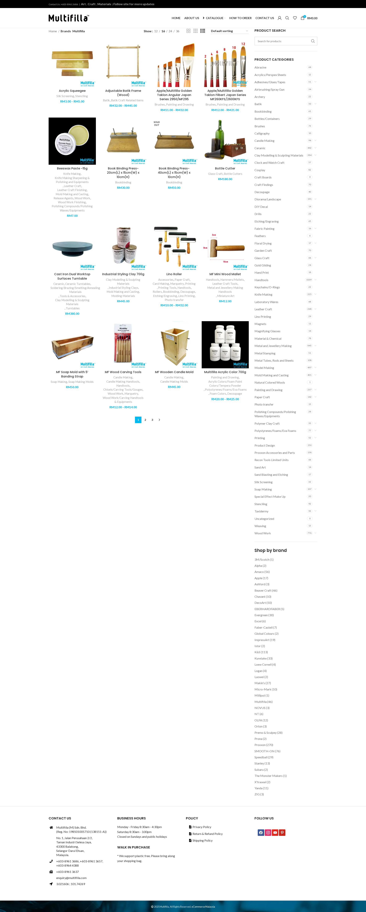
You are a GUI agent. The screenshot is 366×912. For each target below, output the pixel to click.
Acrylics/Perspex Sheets (270, 75)
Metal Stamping (264, 353)
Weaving (260, 526)
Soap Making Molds (81, 381)
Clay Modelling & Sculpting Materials (278, 155)
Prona (258, 738)
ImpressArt (261, 640)
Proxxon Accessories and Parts (274, 452)
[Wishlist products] (295, 18)
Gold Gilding (262, 265)
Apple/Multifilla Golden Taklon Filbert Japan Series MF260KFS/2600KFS (225, 95)
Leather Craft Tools (225, 283)
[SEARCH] (313, 41)
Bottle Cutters (233, 173)
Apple (258, 578)
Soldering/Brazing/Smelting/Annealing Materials (75, 290)
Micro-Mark (262, 689)
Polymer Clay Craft (267, 423)
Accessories (165, 279)
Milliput (259, 695)
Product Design (264, 445)
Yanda (258, 788)
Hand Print (261, 272)
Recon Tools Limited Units (271, 460)
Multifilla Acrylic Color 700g (225, 372)
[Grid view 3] (195, 31)
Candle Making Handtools (122, 381)
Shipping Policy (203, 840)
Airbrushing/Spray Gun (269, 89)
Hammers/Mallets (232, 279)
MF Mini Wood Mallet (225, 274)
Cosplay (259, 170)
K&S (257, 652)
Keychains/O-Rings (267, 287)
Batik (258, 104)
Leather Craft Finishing (72, 190)
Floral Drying (263, 243)
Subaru (259, 769)
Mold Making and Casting (271, 375)
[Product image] (123, 63)
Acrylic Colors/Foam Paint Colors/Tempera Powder (225, 383)
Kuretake (260, 658)
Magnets (260, 324)
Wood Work (262, 533)
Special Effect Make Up (270, 496)
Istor (257, 646)
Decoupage (262, 192)
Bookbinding (263, 111)
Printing (259, 438)
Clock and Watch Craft (269, 162)
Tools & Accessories (72, 296)
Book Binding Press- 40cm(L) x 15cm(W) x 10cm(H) (174, 172)
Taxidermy (261, 511)
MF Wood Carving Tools (123, 372)
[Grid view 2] (188, 31)
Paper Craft (262, 397)
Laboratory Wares (266, 302)
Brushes (259, 126)
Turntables (73, 308)
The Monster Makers (268, 775)
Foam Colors (218, 393)
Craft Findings (263, 184)
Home (53, 31)
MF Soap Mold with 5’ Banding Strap (72, 374)
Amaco (259, 571)
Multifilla (260, 701)
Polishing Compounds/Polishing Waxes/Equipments (275, 414)
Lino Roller (174, 274)
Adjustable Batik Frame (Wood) (123, 93)
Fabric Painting (264, 228)
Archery (259, 96)
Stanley (259, 763)
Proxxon (260, 745)
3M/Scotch (261, 559)
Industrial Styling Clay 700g (123, 274)
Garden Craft (263, 250)
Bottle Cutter (225, 168)
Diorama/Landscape (267, 199)
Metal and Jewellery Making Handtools (225, 289)
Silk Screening (263, 482)
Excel (258, 621)
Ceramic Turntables (77, 283)
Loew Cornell (263, 664)
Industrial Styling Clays (123, 287)
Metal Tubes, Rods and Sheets (274, 360)
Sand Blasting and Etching (271, 474)
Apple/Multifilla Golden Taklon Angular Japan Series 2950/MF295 (174, 95)
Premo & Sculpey (265, 732)
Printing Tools (167, 287)
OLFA (258, 720)
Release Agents (63, 198)
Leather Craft (263, 309)
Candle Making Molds (174, 381)
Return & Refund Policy (208, 833)
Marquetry (177, 283)
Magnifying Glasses (267, 331)
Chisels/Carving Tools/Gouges (123, 389)
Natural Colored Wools (269, 382)
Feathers (260, 236)
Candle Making (264, 140)
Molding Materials (123, 296)
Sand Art (260, 467)
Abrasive (260, 67)
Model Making (264, 367)
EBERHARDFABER (267, 609)
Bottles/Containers (267, 118)
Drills (258, 214)
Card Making (161, 283)
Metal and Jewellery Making (273, 346)
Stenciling (260, 504)
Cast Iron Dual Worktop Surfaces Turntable (72, 276)
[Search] (287, 18)
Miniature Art (225, 296)
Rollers (157, 291)
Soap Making (263, 489)
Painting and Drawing (268, 390)
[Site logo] (69, 17)
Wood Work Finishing (72, 202)
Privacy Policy (202, 827)
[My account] (279, 18)
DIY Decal (261, 206)
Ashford (259, 584)
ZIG (257, 794)
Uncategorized (264, 518)
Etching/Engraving (266, 221)
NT (256, 714)
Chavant (259, 596)
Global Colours (264, 633)
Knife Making (263, 294)
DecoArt (260, 602)
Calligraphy (262, 133)
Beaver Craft (262, 590)
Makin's (259, 683)
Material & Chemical (267, 338)
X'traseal (260, 782)
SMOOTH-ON (264, 751)
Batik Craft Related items (127, 100)
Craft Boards (263, 177)
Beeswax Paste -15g (72, 168)
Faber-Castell (263, 627)
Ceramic (260, 148)
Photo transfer (264, 404)
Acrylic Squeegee (72, 91)
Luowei (259, 677)
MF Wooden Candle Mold (174, 372)
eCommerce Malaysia (203, 906)
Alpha (258, 565)
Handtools (261, 280)
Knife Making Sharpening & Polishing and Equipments (72, 180)
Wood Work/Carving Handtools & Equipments (123, 399)
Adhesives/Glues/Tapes (269, 82)
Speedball (260, 757)
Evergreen (261, 615)
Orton (258, 726)
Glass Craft (261, 258)
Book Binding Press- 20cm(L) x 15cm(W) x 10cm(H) (123, 172)
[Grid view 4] (202, 31)
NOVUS (259, 708)
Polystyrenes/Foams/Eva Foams (275, 430)
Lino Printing (262, 316)
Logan (258, 671)
